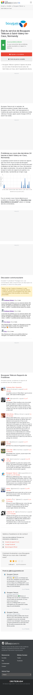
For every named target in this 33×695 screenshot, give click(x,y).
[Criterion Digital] (16, 681)
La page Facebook (10, 544)
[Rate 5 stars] (22, 561)
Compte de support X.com (12, 542)
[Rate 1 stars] (10, 561)
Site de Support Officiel (11, 547)
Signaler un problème (17, 54)
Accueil (3, 6)
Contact (4, 666)
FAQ (3, 660)
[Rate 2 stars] (13, 561)
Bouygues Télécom (18, 6)
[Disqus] (16, 317)
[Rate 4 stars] (19, 561)
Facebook (19, 660)
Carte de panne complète (17, 59)
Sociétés (9, 6)
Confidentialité (5, 663)
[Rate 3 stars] (16, 561)
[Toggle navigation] (31, 2)
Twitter (19, 658)
